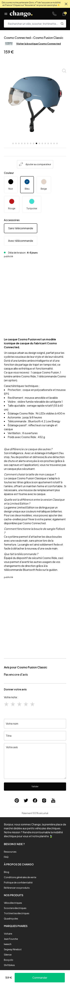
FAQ (6, 856)
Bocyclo (8, 959)
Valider (35, 786)
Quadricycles (11, 918)
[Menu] (6, 14)
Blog (6, 871)
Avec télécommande (20, 240)
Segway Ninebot (13, 949)
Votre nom (12, 723)
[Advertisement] (35, 294)
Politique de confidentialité (18, 882)
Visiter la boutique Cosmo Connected (38, 43)
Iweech (7, 944)
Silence (8, 954)
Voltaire (8, 933)
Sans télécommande (20, 228)
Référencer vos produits (17, 887)
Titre (9, 735)
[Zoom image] (64, 71)
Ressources (10, 851)
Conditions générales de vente (20, 877)
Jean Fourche (11, 938)
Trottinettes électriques (16, 913)
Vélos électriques (13, 902)
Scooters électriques (15, 908)
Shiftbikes (9, 965)
